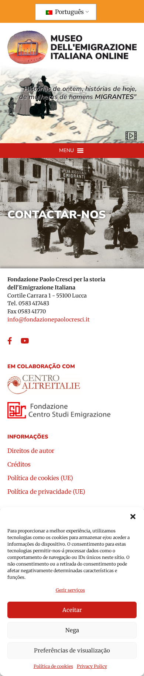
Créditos (19, 464)
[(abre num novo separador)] (44, 382)
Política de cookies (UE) (40, 478)
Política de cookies (53, 666)
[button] (133, 516)
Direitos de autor (30, 451)
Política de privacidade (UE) (46, 492)
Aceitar (72, 609)
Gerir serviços (70, 590)
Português (69, 11)
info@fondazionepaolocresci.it (48, 319)
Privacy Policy (92, 666)
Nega (72, 630)
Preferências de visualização (72, 650)
